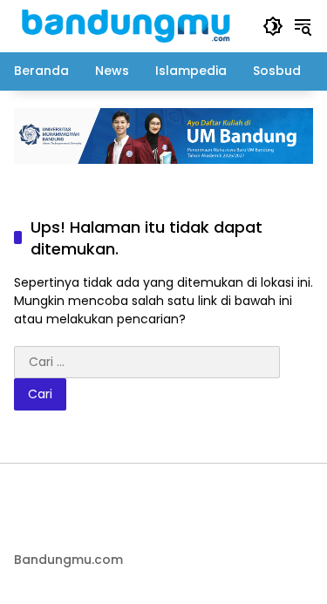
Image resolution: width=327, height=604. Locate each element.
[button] (272, 26)
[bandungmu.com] (129, 25)
